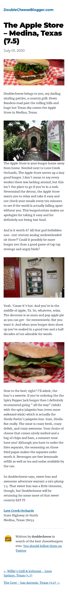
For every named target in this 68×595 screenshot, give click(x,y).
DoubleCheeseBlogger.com (28, 10)
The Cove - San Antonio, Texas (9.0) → (32, 583)
